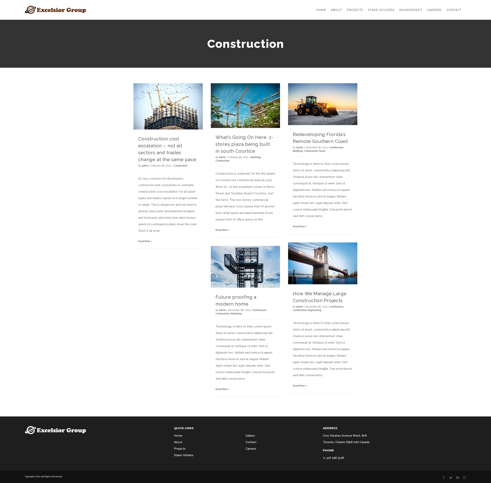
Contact (251, 442)
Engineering (314, 310)
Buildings (256, 157)
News (322, 151)
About (178, 442)
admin (145, 165)
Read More (144, 241)
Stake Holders (184, 455)
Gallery (250, 435)
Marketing (236, 313)
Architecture (337, 147)
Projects (180, 448)
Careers (251, 448)
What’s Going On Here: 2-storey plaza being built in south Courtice (245, 144)
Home (178, 435)
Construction (180, 165)
